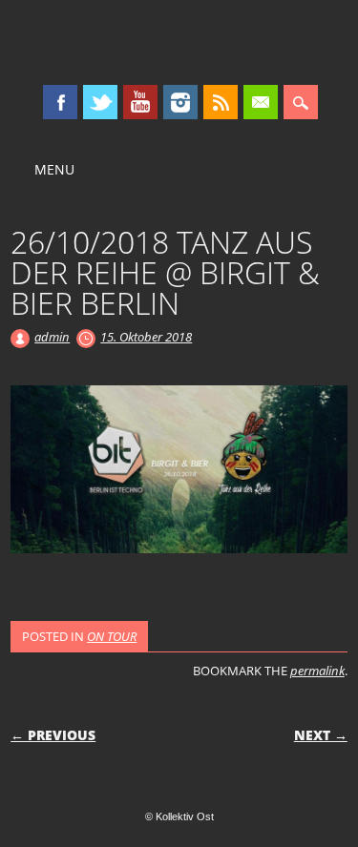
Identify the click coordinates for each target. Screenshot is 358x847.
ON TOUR (112, 636)
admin (52, 336)
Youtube (140, 102)
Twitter (100, 102)
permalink (317, 670)
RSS (220, 102)
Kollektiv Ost (179, 42)
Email (260, 102)
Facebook (60, 102)
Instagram (180, 102)
